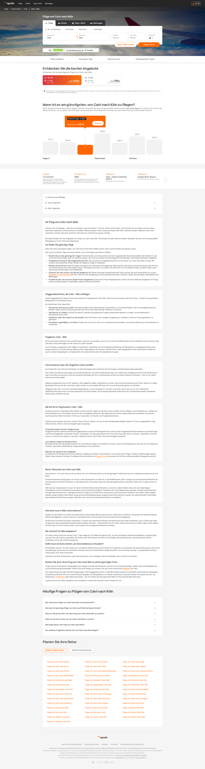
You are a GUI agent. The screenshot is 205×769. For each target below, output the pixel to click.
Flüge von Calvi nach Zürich (58, 671)
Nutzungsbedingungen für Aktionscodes (131, 744)
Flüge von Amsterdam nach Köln (60, 689)
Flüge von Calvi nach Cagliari (134, 666)
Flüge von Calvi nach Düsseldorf (136, 689)
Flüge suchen (149, 45)
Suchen (98, 123)
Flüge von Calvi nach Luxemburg (98, 694)
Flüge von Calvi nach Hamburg (59, 703)
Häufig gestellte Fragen (145, 59)
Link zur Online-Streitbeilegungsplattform (128, 755)
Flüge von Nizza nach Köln (133, 708)
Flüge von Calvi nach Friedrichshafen (138, 671)
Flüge (20, 3)
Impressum (105, 744)
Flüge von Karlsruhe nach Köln (97, 689)
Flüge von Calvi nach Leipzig (96, 703)
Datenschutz (114, 744)
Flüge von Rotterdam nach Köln (135, 685)
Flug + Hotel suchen (125, 45)
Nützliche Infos (114, 59)
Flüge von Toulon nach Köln (96, 717)
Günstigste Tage (85, 59)
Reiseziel (82, 35)
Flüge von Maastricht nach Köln (135, 676)
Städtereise (60, 577)
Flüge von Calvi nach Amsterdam (60, 699)
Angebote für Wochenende (59, 275)
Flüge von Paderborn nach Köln (97, 680)
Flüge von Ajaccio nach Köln (96, 708)
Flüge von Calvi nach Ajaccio (96, 662)
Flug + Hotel (38, 3)
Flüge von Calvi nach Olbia (95, 666)
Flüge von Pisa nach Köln (57, 712)
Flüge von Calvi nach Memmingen (60, 676)
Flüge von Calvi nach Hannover (97, 699)
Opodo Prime (101, 456)
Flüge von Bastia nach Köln (58, 708)
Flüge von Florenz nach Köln (134, 717)
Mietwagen (49, 3)
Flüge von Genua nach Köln (134, 712)
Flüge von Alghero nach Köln (58, 717)
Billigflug (126, 569)
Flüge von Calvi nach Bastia (58, 662)
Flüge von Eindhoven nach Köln (59, 680)
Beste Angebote (57, 59)
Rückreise (133, 35)
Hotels (28, 3)
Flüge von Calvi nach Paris (133, 703)
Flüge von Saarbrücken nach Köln (98, 685)
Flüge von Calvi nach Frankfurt (59, 694)
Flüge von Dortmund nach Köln (97, 676)
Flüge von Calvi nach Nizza (58, 666)
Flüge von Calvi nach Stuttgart (135, 699)
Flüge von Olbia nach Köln (95, 712)
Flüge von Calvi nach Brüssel (134, 694)
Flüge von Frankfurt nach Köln (135, 680)
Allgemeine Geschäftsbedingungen (72, 744)
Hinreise (115, 35)
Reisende (152, 35)
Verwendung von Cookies (91, 744)
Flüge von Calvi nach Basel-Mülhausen (100, 671)
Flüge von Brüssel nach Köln (58, 685)
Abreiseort (50, 35)
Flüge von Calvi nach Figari (133, 662)
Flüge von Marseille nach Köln (59, 722)
